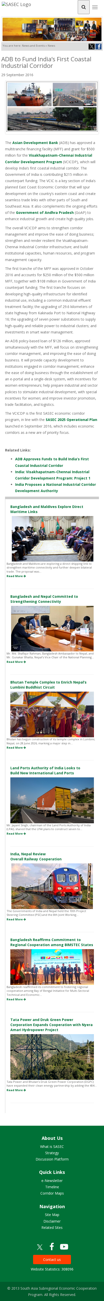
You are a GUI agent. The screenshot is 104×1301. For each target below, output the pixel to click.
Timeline (52, 1186)
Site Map (52, 1214)
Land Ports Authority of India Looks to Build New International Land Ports (45, 770)
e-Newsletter (52, 1180)
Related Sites (52, 1227)
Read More (15, 576)
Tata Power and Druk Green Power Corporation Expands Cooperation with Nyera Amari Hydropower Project (51, 1024)
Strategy (52, 1152)
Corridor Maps (52, 1193)
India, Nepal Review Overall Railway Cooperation (36, 856)
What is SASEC (52, 1146)
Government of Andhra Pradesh (45, 212)
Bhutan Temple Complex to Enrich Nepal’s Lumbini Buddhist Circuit (48, 685)
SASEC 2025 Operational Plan (71, 419)
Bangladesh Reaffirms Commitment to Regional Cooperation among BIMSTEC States (51, 942)
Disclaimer (52, 1221)
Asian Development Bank (34, 142)
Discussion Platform (52, 1159)
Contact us (52, 1259)
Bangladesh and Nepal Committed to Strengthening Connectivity (44, 599)
